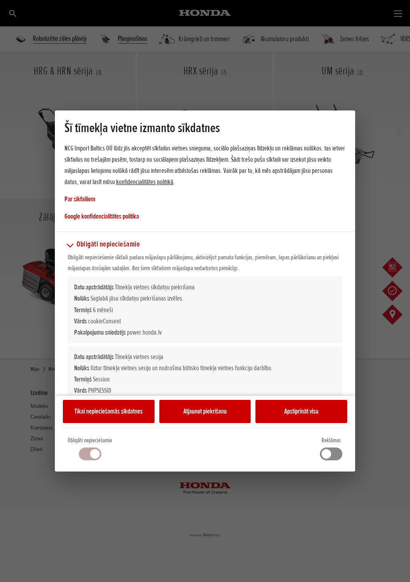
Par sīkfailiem (79, 199)
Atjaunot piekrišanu (205, 411)
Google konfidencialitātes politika (101, 216)
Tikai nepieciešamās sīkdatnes (108, 411)
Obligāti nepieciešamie (90, 440)
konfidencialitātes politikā (144, 181)
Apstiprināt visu (301, 411)
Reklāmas (331, 440)
